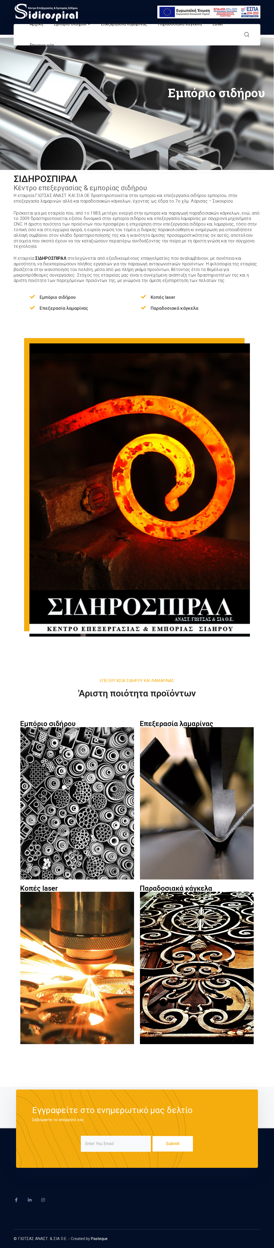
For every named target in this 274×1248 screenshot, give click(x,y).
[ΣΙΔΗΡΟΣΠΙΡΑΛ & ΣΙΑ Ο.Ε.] (46, 11)
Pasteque (99, 1238)
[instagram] (43, 1200)
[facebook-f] (16, 1200)
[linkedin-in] (29, 1200)
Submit (173, 1143)
